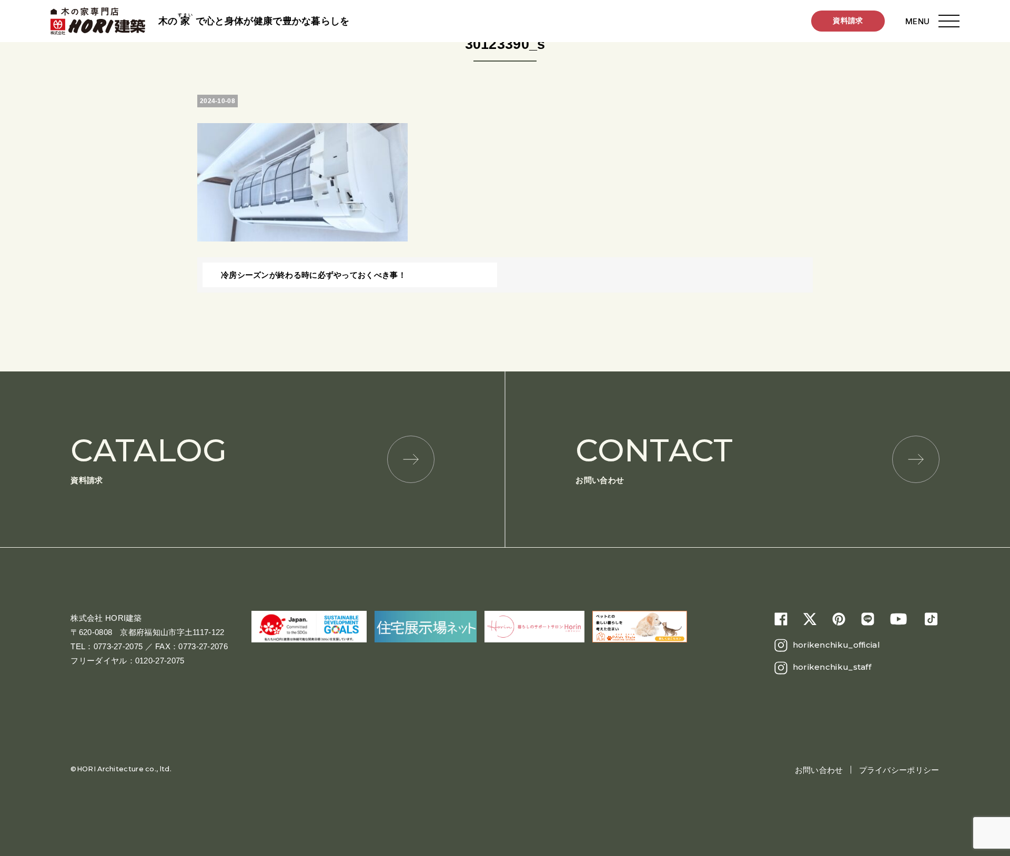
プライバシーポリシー (899, 770)
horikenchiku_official (836, 645)
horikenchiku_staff (832, 667)
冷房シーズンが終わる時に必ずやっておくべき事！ (313, 274)
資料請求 (848, 20)
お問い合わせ (654, 458)
